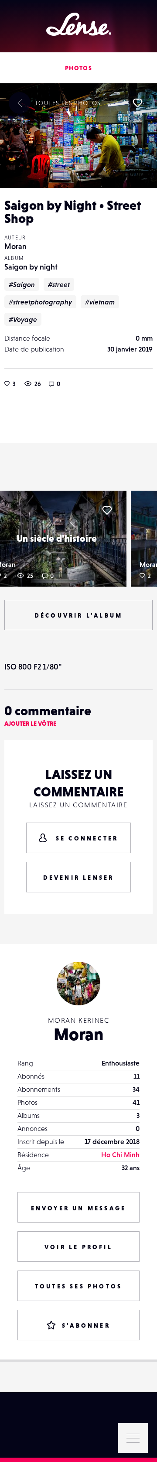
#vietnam (100, 302)
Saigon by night (31, 266)
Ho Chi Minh (120, 1154)
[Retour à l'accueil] (78, 24)
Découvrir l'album (78, 615)
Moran (15, 246)
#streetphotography (40, 302)
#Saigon (22, 284)
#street (59, 284)
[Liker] (137, 103)
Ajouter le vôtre (30, 723)
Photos (78, 68)
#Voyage (23, 319)
